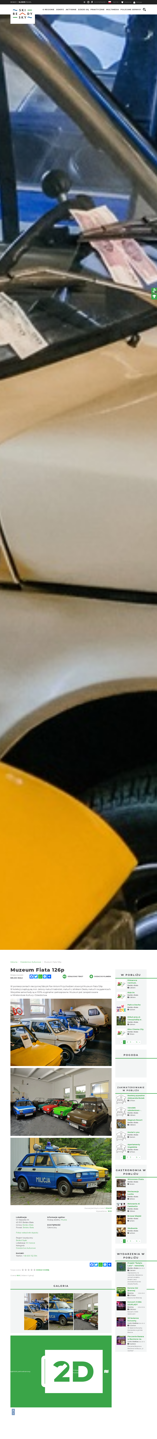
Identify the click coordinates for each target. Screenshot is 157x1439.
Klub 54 (131, 992)
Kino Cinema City (136, 1029)
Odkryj (60, 10)
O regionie (48, 10)
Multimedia (112, 10)
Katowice (131, 1068)
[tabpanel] (36, 1312)
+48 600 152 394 (30, 1256)
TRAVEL (25, 2)
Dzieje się (83, 10)
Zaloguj (139, 2)
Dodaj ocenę (42, 1270)
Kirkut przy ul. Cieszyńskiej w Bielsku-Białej (134, 1019)
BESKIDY (13, 2)
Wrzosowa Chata (136, 1179)
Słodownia (132, 1228)
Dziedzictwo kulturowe (26, 1248)
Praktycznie (98, 10)
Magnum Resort (135, 1120)
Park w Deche (134, 1005)
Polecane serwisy (131, 10)
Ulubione (127, 2)
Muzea (64, 1220)
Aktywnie (71, 10)
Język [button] (115, 2)
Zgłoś (109, 1208)
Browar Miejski (134, 1216)
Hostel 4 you (133, 1132)
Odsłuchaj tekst (75, 976)
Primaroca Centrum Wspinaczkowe (135, 983)
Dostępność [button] (100, 2)
